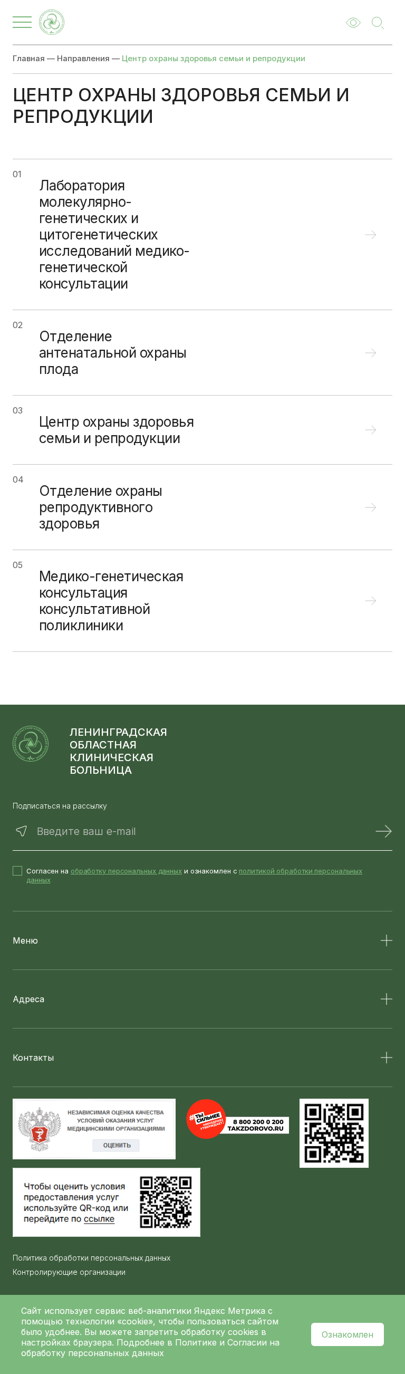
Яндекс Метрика (231, 1310)
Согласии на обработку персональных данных (150, 1347)
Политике (196, 1342)
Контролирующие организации (69, 1272)
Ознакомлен (347, 1334)
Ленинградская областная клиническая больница (118, 751)
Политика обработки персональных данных (91, 1258)
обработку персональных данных (126, 871)
